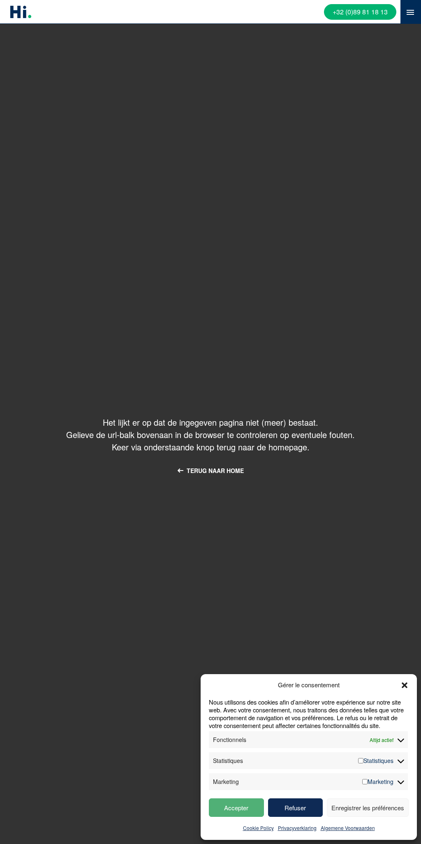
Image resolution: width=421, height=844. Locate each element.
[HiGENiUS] (20, 10)
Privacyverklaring (297, 827)
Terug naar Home (215, 470)
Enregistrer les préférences (367, 807)
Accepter (236, 807)
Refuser (295, 807)
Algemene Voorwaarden (348, 827)
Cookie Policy (258, 827)
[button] (404, 685)
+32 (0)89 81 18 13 (360, 11)
